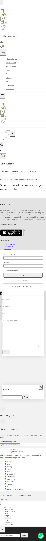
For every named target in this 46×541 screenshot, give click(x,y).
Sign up (32, 286)
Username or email (14, 254)
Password (11, 262)
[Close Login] (2, 409)
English (13, 36)
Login (23, 275)
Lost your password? (23, 280)
